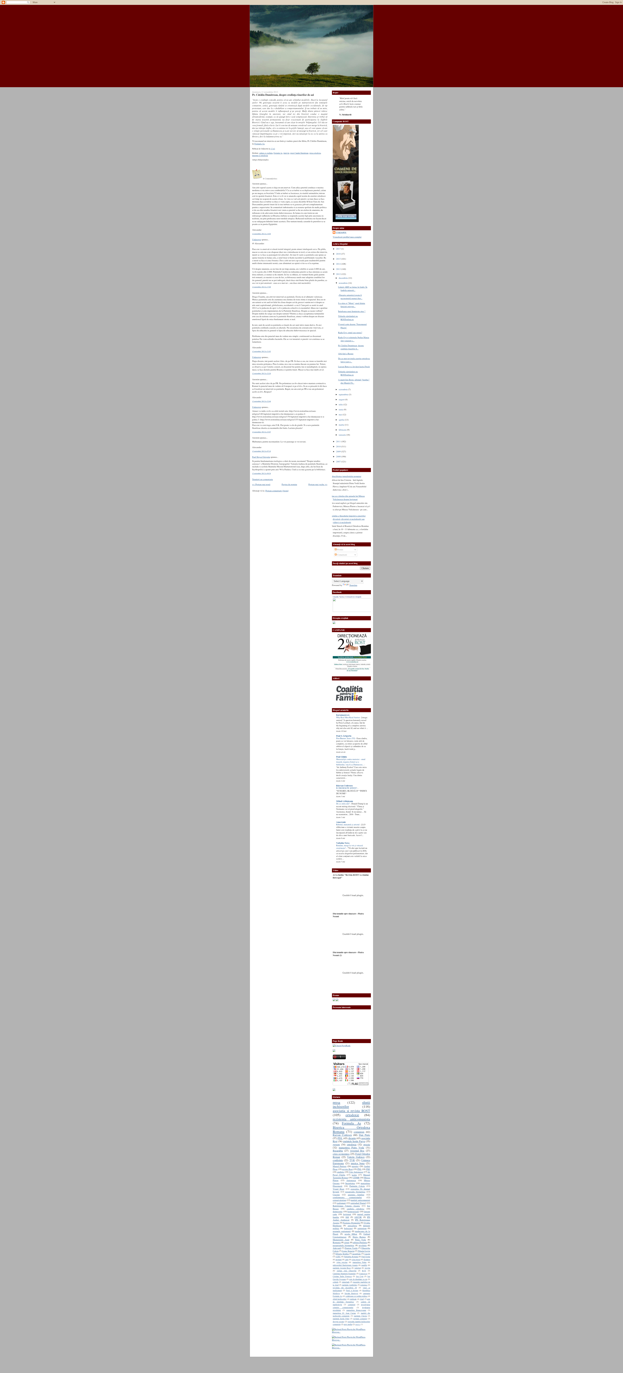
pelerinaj (357, 1268)
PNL (359, 1169)
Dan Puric (364, 1135)
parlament (341, 1203)
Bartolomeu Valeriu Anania (346, 1205)
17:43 (273, 148)
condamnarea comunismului (347, 1197)
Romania (337, 1242)
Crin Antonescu (356, 1171)
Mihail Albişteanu (344, 801)
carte (346, 1259)
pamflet (364, 1265)
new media (348, 1324)
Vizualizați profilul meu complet (347, 236)
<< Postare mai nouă (261, 484)
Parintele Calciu (357, 1186)
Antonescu (351, 1180)
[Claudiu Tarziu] (361, 611)
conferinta (338, 1160)
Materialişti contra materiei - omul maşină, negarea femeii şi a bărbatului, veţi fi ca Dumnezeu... (350, 762)
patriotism (362, 1228)
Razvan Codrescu (342, 1135)
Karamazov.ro (342, 715)
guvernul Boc (357, 1150)
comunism (359, 1132)
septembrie (344, 394)
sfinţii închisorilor (339, 1299)
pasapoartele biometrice (343, 1245)
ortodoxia (351, 1144)
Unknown (256, 239)
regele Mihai (351, 1234)
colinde (335, 1282)
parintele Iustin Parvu (354, 1141)
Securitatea (350, 1183)
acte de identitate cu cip (358, 1279)
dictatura (367, 1259)
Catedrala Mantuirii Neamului (344, 1273)
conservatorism (339, 1200)
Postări (340, 549)
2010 (338, 446)
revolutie (363, 1245)
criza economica (341, 1154)
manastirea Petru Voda (351, 1147)
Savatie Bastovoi (351, 1293)
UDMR (356, 1177)
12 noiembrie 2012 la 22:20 (261, 373)
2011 (338, 441)
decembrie (343, 277)
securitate (356, 1253)
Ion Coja (359, 1276)
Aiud (362, 1299)
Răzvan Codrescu (344, 785)
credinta (340, 1171)
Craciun (336, 1194)
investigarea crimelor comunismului (351, 1306)
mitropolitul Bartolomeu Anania (345, 1265)
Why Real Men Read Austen (348, 717)
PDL (340, 1138)
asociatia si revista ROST (351, 1110)
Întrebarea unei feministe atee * (352, 311)
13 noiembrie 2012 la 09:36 (261, 473)
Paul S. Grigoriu (343, 735)
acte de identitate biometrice (351, 1300)
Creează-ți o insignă (353, 597)
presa (336, 1102)
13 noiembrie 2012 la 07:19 (261, 451)
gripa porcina (342, 1262)
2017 (338, 248)
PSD (368, 1169)
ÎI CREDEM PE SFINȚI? (347, 788)
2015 (338, 258)
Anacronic (341, 822)
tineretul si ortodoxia (260, 155)
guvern (336, 1144)
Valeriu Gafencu (356, 1157)
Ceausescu (363, 1273)
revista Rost (347, 1169)
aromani (339, 1259)
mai (340, 414)
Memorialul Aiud (341, 1239)
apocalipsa (352, 1225)
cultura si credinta (266, 153)
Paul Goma (365, 1256)
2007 (338, 461)
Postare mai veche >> (317, 484)
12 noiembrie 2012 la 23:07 (261, 432)
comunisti (351, 1304)
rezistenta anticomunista (351, 1119)
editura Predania (360, 1242)
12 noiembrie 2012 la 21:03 (261, 351)
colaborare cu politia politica (356, 1296)
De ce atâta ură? (343, 803)
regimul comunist (360, 1318)
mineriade (345, 1282)
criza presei (356, 1259)
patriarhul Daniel (358, 1203)
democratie (337, 1211)
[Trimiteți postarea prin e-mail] (275, 148)
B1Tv (364, 1270)
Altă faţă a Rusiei (345, 353)
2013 (338, 269)
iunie (341, 409)
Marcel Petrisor (339, 1166)
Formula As (259, 143)
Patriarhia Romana (351, 1256)
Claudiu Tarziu (338, 597)
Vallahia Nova (342, 843)
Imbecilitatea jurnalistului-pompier (345, 476)
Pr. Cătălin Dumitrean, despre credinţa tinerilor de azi (283, 95)
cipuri (346, 1242)
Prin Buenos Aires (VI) (345, 738)
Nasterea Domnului (351, 1222)
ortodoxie (352, 1114)
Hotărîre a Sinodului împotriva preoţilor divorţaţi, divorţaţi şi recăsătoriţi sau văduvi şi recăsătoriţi (348, 519)
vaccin (367, 1253)
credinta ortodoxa (355, 1208)
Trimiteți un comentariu (262, 479)
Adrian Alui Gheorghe (346, 1270)
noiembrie (343, 282)
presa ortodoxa (315, 153)
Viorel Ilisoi (338, 1188)
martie (342, 424)
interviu (286, 153)
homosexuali (353, 1211)
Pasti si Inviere (352, 1290)
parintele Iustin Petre (341, 1318)
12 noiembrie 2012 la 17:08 (261, 287)
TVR (352, 1160)
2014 (338, 263)
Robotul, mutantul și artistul (348, 824)
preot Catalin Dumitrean (299, 153)
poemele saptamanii (342, 1231)
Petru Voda (360, 1239)
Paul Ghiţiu (341, 756)
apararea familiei (356, 1194)
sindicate (353, 1299)
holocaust (348, 1228)
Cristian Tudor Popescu (342, 1276)
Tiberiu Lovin (364, 1251)
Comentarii (342, 554)
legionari (347, 1214)
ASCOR (358, 1217)
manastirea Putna (359, 1262)
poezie (366, 1144)
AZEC (338, 1256)
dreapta (352, 1138)
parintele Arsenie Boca (342, 1268)
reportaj (355, 1166)
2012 (338, 274)
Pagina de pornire (289, 484)
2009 (338, 451)
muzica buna (358, 1163)
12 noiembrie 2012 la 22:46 (261, 401)
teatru (354, 1174)
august (342, 399)
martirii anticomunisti (360, 1200)
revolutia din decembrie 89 (345, 1287)
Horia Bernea (359, 1236)
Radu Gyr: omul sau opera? (350, 332)
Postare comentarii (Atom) (276, 490)
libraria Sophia (342, 1253)
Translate (353, 585)
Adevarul (337, 1248)
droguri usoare (338, 1321)
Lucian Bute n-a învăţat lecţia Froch (354, 366)
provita (367, 1268)
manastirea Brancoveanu (356, 1310)
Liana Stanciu (348, 1251)
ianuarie (342, 434)
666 (347, 1217)
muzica (357, 1324)
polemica (363, 1285)
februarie (343, 429)
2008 (338, 456)
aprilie (342, 419)
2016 (338, 253)
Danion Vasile (351, 1248)
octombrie (343, 389)
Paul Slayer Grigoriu (261, 457)
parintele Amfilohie (349, 1285)
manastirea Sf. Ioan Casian (344, 1313)
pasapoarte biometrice (355, 1191)
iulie (341, 404)
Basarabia (338, 1150)
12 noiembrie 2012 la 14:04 (261, 234)
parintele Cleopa (360, 1316)
